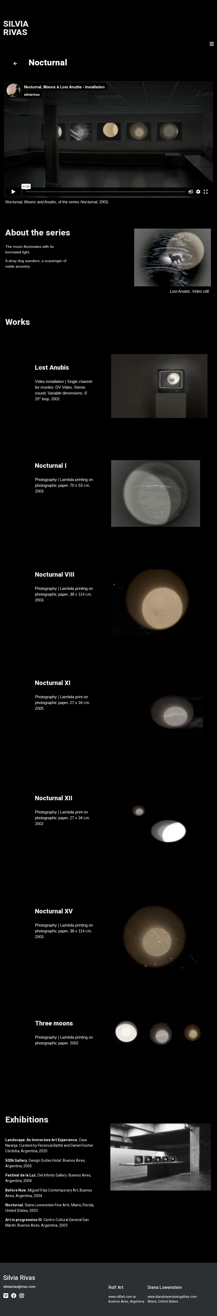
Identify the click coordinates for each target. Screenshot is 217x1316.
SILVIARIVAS (16, 28)
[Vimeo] (5, 1295)
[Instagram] (21, 1295)
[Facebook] (13, 1295)
